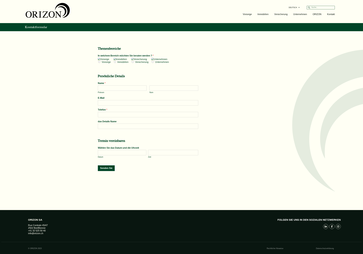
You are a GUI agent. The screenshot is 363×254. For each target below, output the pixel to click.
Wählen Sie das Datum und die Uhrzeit (118, 148)
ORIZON (317, 14)
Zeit (149, 157)
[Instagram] (338, 226)
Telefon (102, 109)
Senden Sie (106, 168)
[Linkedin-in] (325, 226)
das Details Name (107, 121)
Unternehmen (300, 14)
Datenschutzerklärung (325, 248)
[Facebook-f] (331, 226)
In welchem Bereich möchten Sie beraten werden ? (126, 55)
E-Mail (101, 98)
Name (101, 83)
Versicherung (281, 14)
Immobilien (263, 14)
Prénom (101, 92)
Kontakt (331, 14)
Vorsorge (247, 14)
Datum (100, 157)
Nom (151, 92)
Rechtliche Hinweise (275, 248)
